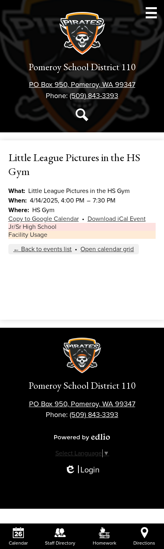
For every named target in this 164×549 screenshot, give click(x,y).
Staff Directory (60, 543)
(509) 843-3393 (94, 95)
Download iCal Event (117, 219)
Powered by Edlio (82, 437)
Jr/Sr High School (32, 227)
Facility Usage (27, 235)
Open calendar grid (107, 249)
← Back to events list (42, 249)
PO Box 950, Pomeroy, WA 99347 (82, 84)
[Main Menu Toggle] (151, 13)
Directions (144, 543)
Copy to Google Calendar (43, 219)
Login (82, 470)
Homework (104, 543)
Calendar (18, 543)
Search (82, 114)
